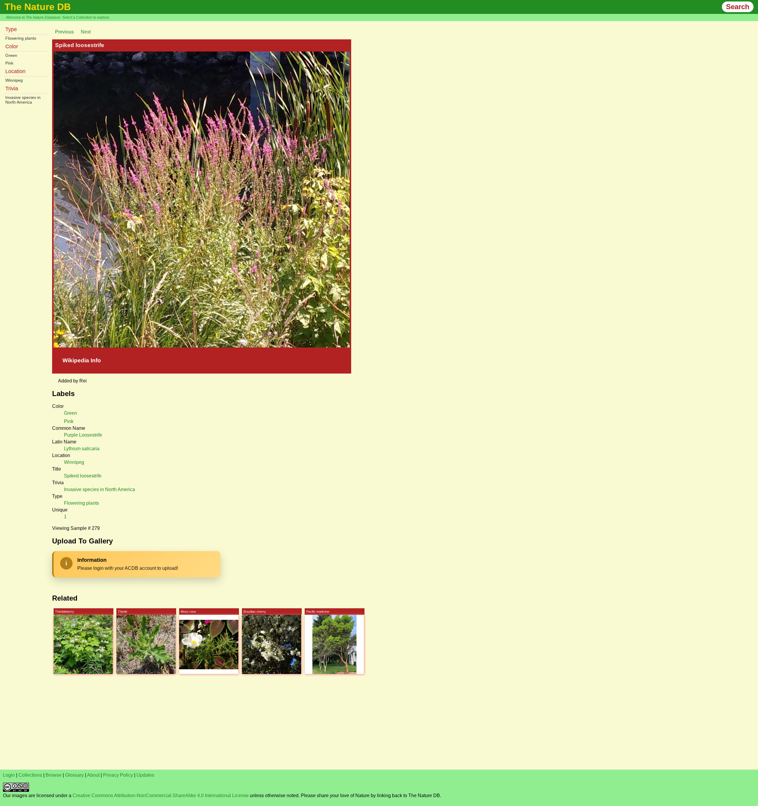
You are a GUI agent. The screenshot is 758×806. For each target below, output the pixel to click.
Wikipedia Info (81, 360)
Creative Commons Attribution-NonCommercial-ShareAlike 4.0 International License (161, 795)
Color (11, 46)
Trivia (11, 88)
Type (11, 29)
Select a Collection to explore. (86, 17)
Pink (9, 63)
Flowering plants (20, 38)
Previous (64, 31)
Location (15, 71)
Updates (145, 775)
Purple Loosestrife (83, 434)
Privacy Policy (118, 775)
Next (86, 31)
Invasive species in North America (23, 99)
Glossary (74, 775)
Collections (30, 775)
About (93, 775)
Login (9, 775)
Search (737, 7)
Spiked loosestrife (83, 475)
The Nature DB (37, 6)
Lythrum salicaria (81, 448)
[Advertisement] (180, 725)
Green (11, 55)
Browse (54, 775)
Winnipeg (14, 80)
